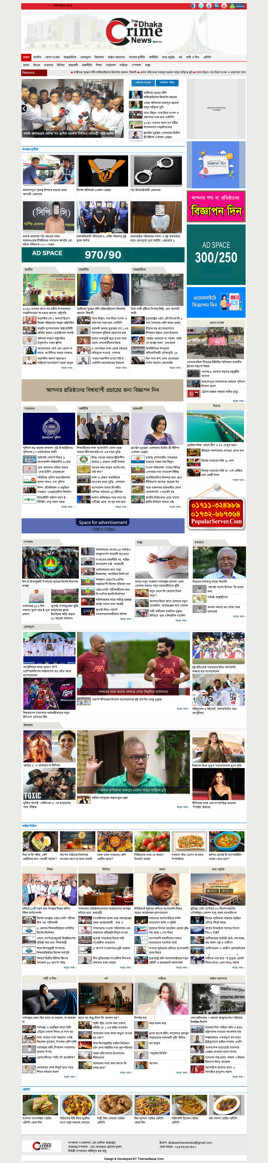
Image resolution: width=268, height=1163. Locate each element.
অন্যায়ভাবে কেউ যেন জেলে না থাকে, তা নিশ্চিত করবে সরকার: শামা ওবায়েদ (48, 353)
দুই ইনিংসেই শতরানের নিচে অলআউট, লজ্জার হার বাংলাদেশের (214, 669)
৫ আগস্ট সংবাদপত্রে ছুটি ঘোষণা (111, 948)
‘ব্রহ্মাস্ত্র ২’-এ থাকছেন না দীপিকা (41, 765)
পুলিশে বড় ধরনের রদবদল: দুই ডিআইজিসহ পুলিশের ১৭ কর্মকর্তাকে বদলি (48, 450)
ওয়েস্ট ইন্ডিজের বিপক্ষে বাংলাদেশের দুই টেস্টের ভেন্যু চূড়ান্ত (126, 699)
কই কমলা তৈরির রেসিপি (223, 1118)
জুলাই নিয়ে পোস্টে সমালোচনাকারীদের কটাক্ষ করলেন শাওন (104, 614)
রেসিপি (207, 57)
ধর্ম (180, 57)
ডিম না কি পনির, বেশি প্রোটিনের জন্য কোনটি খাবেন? (40, 857)
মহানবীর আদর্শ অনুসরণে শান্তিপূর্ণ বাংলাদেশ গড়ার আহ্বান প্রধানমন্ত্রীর (48, 363)
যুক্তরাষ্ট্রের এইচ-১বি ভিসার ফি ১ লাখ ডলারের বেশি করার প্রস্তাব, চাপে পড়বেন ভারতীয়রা (156, 323)
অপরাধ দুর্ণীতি (137, 57)
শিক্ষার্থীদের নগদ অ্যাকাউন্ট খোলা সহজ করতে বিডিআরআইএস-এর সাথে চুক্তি (99, 450)
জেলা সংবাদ (52, 57)
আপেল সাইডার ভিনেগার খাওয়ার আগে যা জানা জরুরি (76, 857)
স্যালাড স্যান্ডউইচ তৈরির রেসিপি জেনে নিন (37, 1120)
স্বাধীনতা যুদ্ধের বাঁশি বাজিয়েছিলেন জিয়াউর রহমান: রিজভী (58, 72)
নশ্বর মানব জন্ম (157, 1023)
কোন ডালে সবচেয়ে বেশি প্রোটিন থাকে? (111, 857)
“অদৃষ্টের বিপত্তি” (158, 1053)
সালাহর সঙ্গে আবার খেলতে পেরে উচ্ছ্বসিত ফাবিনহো (133, 692)
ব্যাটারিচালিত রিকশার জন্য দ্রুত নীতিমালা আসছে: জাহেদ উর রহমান (156, 482)
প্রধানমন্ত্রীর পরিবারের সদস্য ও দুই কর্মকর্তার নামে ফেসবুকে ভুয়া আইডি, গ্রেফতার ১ (155, 238)
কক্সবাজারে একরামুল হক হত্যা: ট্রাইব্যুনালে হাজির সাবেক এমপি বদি (216, 1042)
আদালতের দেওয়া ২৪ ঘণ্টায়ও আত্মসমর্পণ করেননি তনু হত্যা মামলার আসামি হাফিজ (106, 554)
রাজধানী (73, 65)
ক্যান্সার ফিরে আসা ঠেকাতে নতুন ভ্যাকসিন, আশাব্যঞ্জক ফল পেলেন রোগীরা (161, 605)
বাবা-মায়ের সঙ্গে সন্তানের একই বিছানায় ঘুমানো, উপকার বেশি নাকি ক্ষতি (49, 1042)
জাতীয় (37, 57)
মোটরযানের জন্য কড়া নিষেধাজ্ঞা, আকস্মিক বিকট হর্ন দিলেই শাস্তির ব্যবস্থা (105, 574)
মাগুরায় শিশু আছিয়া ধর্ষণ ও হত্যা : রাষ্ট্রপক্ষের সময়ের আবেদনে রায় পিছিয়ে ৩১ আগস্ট (217, 1032)
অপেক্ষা (153, 1063)
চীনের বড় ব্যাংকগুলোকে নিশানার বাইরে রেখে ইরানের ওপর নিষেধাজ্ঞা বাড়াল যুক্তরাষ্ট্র (154, 333)
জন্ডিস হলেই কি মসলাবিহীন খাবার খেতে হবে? (225, 857)
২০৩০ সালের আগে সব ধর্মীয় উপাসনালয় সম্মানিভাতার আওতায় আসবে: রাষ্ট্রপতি (153, 127)
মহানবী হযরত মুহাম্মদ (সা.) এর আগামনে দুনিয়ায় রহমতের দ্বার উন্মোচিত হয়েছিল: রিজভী (102, 333)
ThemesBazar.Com (151, 1159)
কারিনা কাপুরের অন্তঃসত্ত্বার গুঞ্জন (110, 798)
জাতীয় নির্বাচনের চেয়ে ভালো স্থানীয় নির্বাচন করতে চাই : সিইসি (155, 502)
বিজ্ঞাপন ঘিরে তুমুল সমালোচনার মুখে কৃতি (217, 766)
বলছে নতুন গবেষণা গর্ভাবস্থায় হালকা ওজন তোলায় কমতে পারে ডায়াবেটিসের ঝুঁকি (159, 584)
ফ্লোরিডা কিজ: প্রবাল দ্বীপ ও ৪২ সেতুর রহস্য (212, 445)
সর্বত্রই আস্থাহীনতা (217, 597)
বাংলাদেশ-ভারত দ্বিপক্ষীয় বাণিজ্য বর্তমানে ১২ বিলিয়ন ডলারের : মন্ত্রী (100, 492)
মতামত (48, 65)
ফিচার (36, 65)
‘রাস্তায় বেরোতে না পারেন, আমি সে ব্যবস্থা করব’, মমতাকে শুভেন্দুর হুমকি (156, 343)
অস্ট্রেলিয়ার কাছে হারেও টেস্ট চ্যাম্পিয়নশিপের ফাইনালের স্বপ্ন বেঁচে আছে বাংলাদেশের (47, 671)
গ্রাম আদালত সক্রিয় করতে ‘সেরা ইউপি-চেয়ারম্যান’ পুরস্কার (45, 472)
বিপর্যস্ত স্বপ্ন (140, 1018)
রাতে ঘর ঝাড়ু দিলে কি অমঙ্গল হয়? (98, 1018)
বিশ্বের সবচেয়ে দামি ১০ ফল (217, 461)
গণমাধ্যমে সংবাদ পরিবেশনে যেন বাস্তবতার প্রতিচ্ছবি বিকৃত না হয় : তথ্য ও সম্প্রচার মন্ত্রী (104, 932)
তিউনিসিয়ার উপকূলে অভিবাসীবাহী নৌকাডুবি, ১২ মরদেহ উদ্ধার (154, 353)
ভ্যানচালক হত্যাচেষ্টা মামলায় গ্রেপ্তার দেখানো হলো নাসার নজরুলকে (215, 1052)
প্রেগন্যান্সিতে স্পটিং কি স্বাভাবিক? (56, 1058)
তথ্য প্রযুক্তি (168, 57)
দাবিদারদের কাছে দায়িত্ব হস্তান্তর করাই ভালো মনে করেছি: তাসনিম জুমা (106, 604)
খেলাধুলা (85, 57)
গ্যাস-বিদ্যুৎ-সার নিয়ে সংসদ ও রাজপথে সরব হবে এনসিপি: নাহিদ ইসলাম (190, 72)
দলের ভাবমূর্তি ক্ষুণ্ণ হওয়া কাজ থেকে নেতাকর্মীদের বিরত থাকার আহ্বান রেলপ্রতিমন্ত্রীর (102, 343)
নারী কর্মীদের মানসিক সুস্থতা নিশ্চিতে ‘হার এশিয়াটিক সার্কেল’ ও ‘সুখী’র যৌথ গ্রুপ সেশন (160, 615)
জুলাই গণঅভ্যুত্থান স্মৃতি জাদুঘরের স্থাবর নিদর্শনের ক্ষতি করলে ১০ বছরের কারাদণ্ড (64, 612)
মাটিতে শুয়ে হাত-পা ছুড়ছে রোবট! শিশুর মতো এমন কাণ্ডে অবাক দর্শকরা (217, 962)
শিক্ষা (99, 65)
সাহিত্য (124, 65)
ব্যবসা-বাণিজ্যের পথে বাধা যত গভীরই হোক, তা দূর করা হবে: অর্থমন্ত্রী (101, 502)
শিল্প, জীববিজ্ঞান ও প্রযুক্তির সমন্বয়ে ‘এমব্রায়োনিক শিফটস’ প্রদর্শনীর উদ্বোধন (47, 492)
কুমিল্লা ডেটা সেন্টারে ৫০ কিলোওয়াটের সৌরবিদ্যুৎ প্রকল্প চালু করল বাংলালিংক (214, 911)
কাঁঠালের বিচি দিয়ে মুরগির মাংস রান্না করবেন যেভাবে (75, 1120)
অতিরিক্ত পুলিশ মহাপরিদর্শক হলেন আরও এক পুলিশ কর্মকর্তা (46, 482)
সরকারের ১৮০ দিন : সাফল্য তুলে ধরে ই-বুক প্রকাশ (36, 610)
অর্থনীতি (153, 57)
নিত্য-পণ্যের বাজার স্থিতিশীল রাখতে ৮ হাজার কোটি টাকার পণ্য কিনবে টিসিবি (101, 462)
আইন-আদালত (116, 57)
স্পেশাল (136, 65)
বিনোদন (99, 57)
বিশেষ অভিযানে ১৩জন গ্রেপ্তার (94, 190)
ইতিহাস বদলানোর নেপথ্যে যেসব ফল (222, 451)
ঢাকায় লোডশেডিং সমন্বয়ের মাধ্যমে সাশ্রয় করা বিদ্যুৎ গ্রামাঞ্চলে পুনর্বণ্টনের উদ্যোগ (154, 462)
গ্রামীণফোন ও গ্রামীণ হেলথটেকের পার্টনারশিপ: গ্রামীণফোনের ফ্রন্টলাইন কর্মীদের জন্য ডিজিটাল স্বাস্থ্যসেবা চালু (218, 954)
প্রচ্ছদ (26, 57)
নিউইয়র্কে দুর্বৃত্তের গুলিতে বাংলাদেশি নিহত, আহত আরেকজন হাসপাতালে (158, 911)
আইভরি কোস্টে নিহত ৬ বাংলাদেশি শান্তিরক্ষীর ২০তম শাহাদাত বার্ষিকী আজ (47, 462)
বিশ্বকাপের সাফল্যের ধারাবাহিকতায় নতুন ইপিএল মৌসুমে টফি (46, 715)
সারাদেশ (111, 65)
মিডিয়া (61, 65)
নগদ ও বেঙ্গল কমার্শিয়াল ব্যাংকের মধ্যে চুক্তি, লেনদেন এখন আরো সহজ (101, 482)
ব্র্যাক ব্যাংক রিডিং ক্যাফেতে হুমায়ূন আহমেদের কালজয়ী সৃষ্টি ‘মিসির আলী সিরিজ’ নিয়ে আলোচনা (161, 1037)
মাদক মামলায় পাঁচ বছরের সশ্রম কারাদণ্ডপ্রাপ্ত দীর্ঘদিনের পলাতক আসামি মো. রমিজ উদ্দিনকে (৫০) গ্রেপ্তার (48, 240)
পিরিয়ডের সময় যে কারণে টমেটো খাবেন (148, 857)
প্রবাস (26, 65)
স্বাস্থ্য (147, 65)
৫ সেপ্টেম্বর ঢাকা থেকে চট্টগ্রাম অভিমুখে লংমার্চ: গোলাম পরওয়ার (102, 353)
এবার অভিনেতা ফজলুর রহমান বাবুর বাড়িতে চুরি (120, 72)
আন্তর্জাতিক (70, 57)
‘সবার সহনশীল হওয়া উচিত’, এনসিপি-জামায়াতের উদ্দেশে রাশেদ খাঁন (101, 363)
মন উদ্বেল (154, 1043)
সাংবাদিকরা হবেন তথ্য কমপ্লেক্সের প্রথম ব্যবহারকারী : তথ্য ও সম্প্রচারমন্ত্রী (105, 922)
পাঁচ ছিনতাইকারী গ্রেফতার (145, 190)
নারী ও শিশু (192, 57)
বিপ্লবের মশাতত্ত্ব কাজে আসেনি (210, 582)
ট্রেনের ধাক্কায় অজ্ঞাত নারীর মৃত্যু (219, 392)
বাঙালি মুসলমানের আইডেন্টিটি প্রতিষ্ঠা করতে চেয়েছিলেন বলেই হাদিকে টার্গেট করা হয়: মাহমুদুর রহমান (48, 333)
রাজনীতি (87, 65)
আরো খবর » (67, 368)
